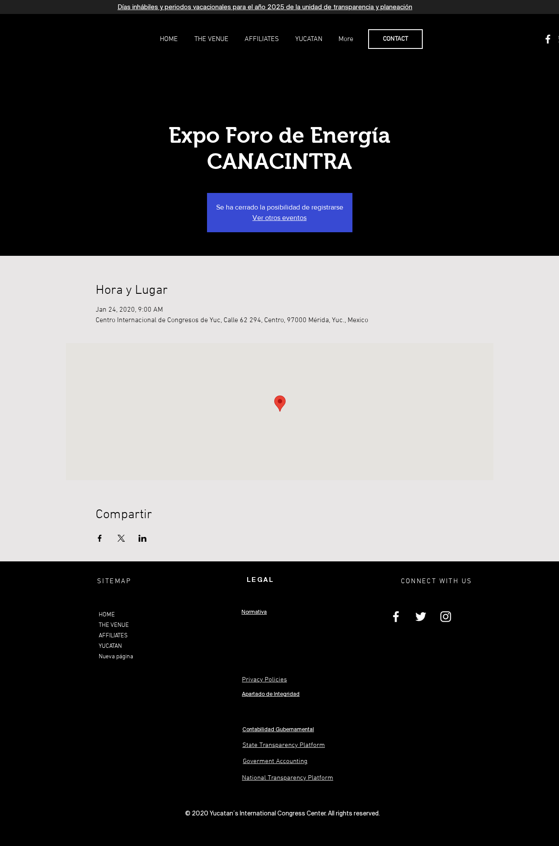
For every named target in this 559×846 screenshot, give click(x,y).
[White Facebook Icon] (548, 39)
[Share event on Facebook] (100, 538)
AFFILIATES (113, 636)
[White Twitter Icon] (421, 616)
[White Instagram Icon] (445, 616)
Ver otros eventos (279, 217)
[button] (211, 39)
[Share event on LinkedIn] (142, 538)
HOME (107, 615)
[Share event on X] (121, 538)
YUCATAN (110, 646)
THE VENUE (114, 625)
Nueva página (116, 656)
